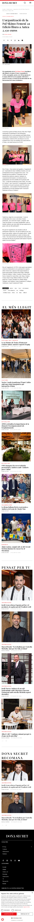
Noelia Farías (5, 650)
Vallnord (25, 292)
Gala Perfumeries (11, 290)
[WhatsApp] (15, 40)
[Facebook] (4, 40)
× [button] (32, 892)
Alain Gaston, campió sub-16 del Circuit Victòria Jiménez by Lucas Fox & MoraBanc (16, 549)
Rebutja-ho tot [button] (25, 914)
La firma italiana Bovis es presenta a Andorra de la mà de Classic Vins (15, 508)
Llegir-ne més (26, 907)
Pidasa (13, 292)
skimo (20, 292)
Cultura (5, 380)
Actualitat (6, 421)
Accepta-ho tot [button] (8, 914)
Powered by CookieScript (17, 920)
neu (17, 290)
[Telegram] (22, 40)
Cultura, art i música (10, 340)
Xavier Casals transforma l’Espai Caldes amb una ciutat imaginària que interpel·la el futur (16, 384)
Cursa (19, 288)
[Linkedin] (18, 40)
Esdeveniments (9, 9)
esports (4, 290)
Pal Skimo (22, 290)
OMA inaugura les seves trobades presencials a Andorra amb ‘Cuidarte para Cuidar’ (15, 467)
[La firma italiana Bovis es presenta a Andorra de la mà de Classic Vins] (16, 488)
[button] (24, 2)
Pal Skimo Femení (20, 71)
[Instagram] (7, 860)
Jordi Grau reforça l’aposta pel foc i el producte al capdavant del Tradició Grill (16, 606)
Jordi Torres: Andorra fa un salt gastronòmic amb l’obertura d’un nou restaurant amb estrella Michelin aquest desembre (16, 691)
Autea (16, 288)
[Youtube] (19, 860)
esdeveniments (25, 288)
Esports (5, 544)
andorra (11, 288)
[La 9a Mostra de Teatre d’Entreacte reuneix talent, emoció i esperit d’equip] (16, 323)
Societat (3, 9)
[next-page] (6, 741)
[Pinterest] (11, 40)
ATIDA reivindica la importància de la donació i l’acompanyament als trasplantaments (15, 426)
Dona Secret (8, 34)
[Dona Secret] (9, 3)
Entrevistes (6, 602)
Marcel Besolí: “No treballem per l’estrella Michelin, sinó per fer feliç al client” (17, 648)
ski (17, 292)
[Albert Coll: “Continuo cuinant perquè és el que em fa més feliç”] (17, 714)
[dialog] (17, 906)
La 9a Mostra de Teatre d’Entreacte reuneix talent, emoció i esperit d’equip (16, 344)
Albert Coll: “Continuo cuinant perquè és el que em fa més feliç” (16, 735)
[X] (7, 40)
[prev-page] (3, 741)
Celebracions (7, 505)
